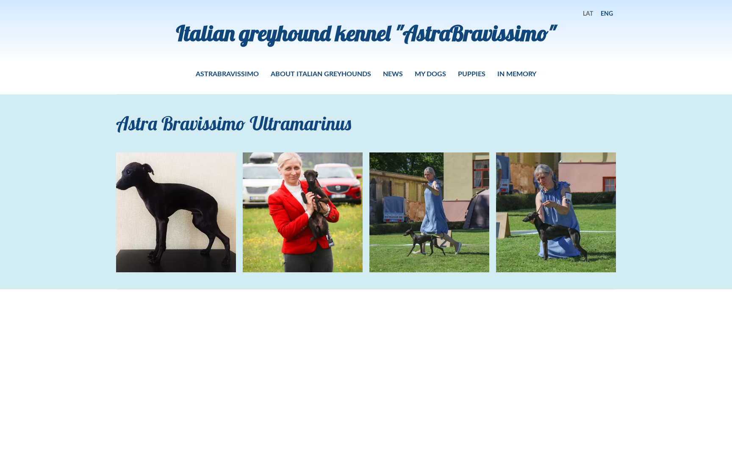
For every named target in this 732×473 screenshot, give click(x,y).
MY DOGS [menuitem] (430, 73)
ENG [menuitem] (607, 13)
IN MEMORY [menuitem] (516, 73)
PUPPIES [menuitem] (471, 73)
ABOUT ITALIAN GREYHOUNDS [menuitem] (321, 73)
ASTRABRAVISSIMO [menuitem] (227, 73)
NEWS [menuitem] (393, 73)
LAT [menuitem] (588, 13)
